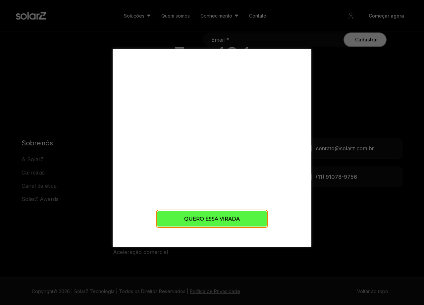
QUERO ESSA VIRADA (212, 219)
